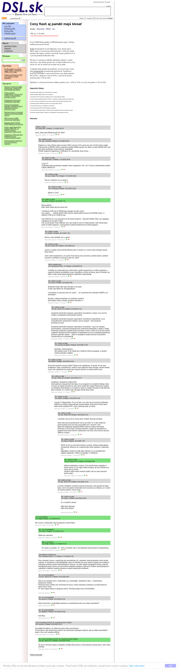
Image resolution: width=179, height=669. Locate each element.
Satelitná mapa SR (10, 38)
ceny (53, 29)
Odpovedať (38, 135)
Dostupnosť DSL (9, 28)
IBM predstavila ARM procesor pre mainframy (12, 119)
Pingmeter (7, 48)
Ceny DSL (7, 26)
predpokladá (38, 71)
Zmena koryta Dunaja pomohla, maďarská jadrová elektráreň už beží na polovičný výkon (13, 107)
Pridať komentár (36, 655)
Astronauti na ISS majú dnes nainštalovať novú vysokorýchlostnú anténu (13, 136)
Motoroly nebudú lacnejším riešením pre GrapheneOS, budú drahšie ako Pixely (13, 88)
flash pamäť (40, 29)
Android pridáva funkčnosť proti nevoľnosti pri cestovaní (13, 142)
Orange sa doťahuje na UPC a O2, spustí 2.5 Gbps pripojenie (13, 76)
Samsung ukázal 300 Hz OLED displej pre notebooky (13, 123)
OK (170, 665)
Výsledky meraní (9, 33)
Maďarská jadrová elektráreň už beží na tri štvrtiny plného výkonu (13, 113)
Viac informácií (137, 665)
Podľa (32, 49)
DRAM (48, 29)
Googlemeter (8, 51)
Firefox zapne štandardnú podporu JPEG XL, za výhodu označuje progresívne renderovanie (12, 129)
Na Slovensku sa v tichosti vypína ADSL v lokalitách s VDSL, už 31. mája (13, 70)
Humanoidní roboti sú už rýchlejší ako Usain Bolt (12, 100)
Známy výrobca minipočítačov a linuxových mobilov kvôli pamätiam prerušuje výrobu (13, 95)
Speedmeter (8, 46)
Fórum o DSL (8, 31)
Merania (14, 46)
